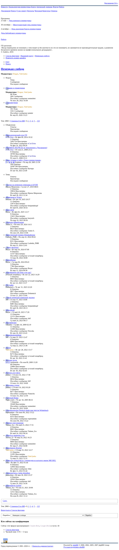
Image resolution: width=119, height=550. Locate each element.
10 (13, 162)
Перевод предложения (14, 423)
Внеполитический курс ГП (16, 135)
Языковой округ (27, 56)
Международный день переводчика (27, 25)
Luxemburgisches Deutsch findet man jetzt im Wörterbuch (27, 410)
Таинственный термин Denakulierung (20, 235)
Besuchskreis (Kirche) (14, 448)
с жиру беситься (12, 247)
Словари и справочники (15, 88)
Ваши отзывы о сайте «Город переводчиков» (23, 160)
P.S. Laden (9, 285)
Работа (61, 7)
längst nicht (10, 210)
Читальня (38, 11)
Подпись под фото (13, 373)
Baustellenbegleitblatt (13, 335)
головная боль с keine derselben (18, 473)
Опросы (54, 11)
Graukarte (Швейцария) (15, 222)
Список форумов (12, 56)
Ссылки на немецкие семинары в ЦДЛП (22, 185)
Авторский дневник (44, 7)
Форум (55, 7)
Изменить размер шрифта (16, 58)
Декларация (5, 11)
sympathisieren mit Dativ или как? (18, 272)
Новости (4, 7)
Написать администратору (42, 546)
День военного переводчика (20, 21)
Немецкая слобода (42, 56)
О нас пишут (21, 11)
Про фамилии (11, 323)
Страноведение (12, 103)
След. (5, 501)
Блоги (33, 7)
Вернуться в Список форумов (13, 510)
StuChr (8, 348)
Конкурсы (46, 11)
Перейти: (6, 515)
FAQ (7, 62)
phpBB (75, 545)
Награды (30, 11)
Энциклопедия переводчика (19, 7)
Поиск (13, 11)
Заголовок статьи (12, 385)
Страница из (17, 121)
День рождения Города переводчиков (26, 29)
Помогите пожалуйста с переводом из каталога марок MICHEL (31, 460)
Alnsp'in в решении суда (15, 435)
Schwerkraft (10, 310)
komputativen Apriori (13, 486)
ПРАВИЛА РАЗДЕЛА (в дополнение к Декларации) (26, 148)
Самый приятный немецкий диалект (20, 298)
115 (38, 121)
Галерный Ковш (12, 398)
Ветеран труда (11, 360)
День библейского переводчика (13, 33)
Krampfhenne (11, 260)
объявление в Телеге (14, 197)
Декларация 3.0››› (111, 3)
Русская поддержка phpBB (74, 547)
